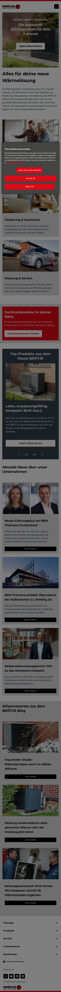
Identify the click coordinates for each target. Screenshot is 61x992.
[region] (31, 168)
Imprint (21, 163)
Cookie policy (12, 163)
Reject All (30, 187)
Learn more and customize (29, 170)
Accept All (30, 178)
